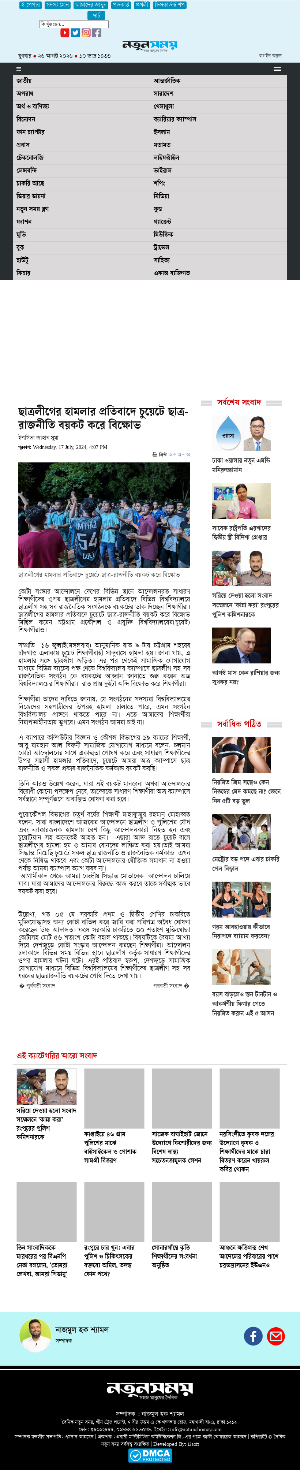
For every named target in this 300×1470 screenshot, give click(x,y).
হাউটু (22, 261)
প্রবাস (23, 145)
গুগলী (142, 5)
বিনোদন (25, 120)
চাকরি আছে (30, 184)
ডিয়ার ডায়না (30, 197)
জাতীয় (23, 81)
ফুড (158, 209)
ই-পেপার (30, 5)
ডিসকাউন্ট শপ (170, 5)
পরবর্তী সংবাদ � (171, 986)
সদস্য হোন (57, 5)
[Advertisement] (150, 335)
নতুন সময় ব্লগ (32, 209)
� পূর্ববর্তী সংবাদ (37, 986)
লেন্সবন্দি (26, 171)
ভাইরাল (163, 171)
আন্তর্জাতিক (167, 81)
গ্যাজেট (162, 222)
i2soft (193, 1444)
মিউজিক (163, 235)
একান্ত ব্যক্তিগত (172, 274)
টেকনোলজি (30, 158)
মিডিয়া (161, 197)
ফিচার (23, 274)
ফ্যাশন (23, 222)
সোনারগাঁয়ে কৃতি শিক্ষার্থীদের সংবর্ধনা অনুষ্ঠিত (174, 1257)
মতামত (162, 145)
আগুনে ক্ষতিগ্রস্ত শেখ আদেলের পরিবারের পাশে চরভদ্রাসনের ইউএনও (249, 1257)
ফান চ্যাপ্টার (30, 133)
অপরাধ (24, 94)
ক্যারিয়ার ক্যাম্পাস (175, 120)
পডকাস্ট (121, 5)
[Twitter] (75, 36)
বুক (20, 248)
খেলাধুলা (164, 107)
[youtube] (65, 36)
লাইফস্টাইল (166, 158)
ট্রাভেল (161, 248)
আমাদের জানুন (90, 5)
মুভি (21, 235)
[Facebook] (86, 36)
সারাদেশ (163, 94)
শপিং (159, 184)
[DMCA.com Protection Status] (150, 1461)
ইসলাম (162, 133)
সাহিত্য (162, 261)
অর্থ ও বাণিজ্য (32, 107)
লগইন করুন (270, 56)
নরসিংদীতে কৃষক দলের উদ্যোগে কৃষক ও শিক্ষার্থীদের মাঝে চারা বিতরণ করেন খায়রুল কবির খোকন (247, 1152)
